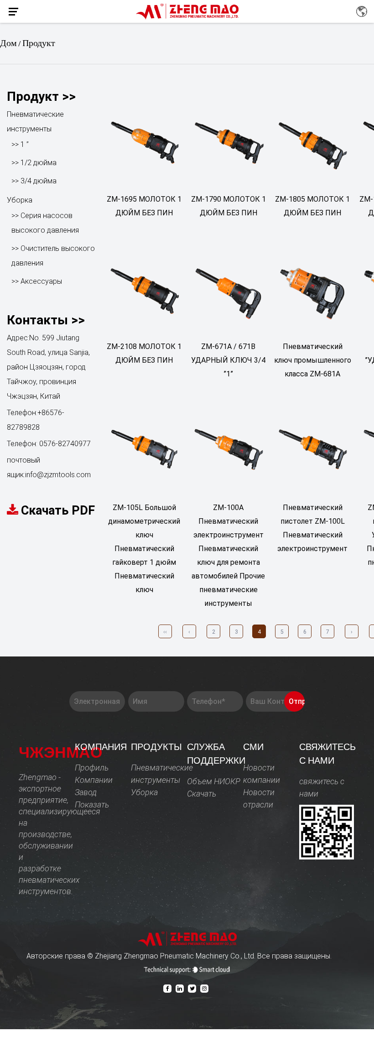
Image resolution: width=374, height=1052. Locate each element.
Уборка (19, 200)
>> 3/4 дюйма (34, 181)
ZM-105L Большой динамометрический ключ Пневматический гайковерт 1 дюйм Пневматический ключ (144, 548)
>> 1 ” (20, 144)
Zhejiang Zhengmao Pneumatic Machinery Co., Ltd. (176, 956)
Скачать (201, 793)
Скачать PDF (58, 510)
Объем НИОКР (213, 781)
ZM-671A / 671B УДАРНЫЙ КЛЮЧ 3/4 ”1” (228, 360)
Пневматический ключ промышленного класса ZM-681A (312, 360)
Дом (8, 43)
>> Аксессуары (36, 281)
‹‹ (165, 632)
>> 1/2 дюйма (34, 162)
